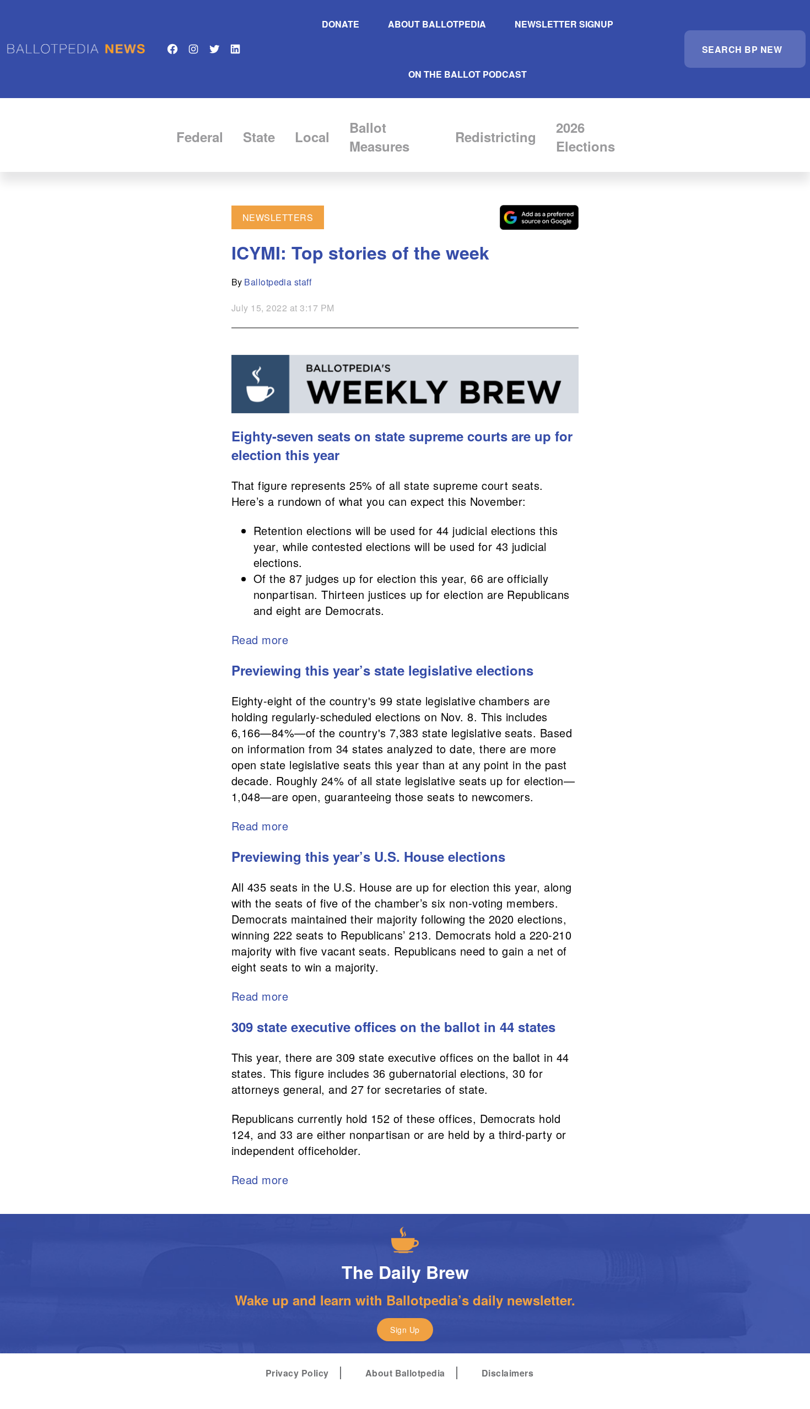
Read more (259, 639)
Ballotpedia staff (277, 282)
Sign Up (404, 1329)
